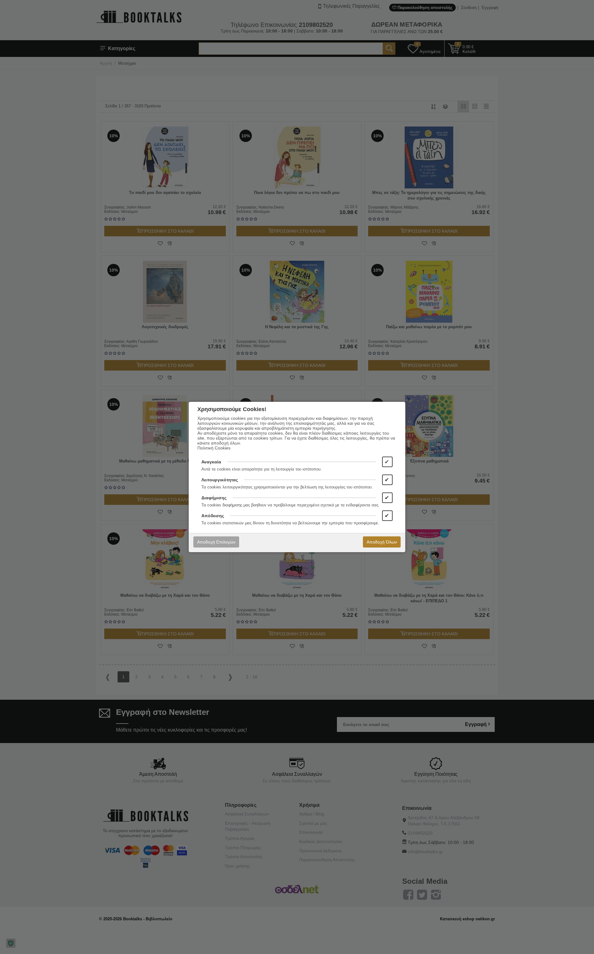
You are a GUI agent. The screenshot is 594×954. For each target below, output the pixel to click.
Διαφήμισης (213, 497)
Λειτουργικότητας (219, 479)
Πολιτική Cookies (213, 447)
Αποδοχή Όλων (382, 541)
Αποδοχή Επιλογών (216, 541)
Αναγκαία (211, 461)
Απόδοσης (212, 515)
